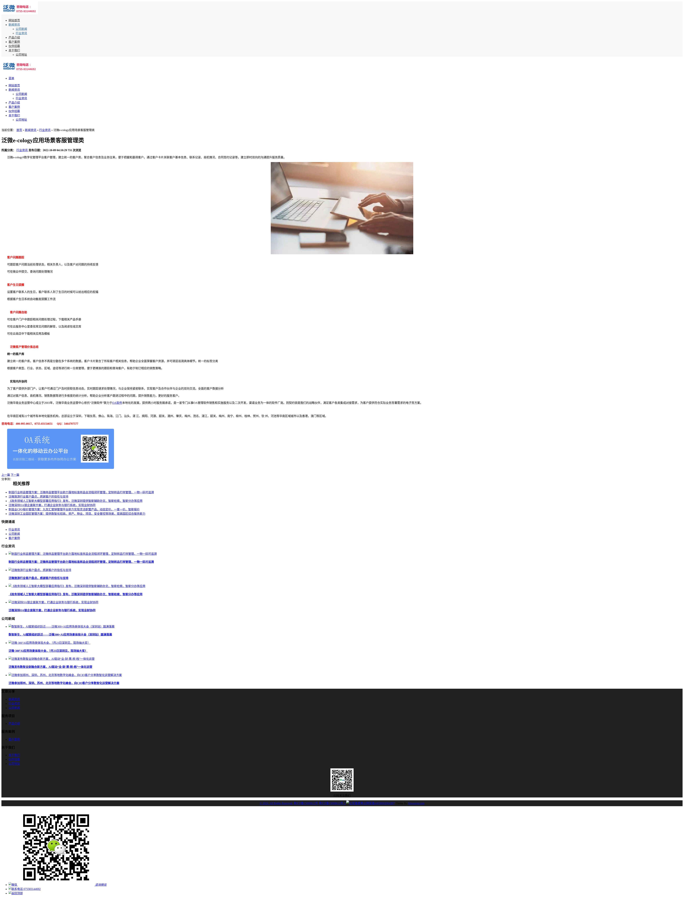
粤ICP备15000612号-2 (332, 803)
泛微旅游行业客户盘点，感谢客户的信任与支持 (38, 496)
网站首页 (14, 20)
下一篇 (15, 474)
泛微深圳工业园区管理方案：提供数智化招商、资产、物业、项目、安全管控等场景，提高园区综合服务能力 (77, 513)
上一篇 (5, 474)
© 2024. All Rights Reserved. (276, 803)
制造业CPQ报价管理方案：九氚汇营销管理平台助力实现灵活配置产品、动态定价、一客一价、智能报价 (74, 509)
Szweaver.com (416, 803)
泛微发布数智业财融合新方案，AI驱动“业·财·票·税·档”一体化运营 (50, 666)
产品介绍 (14, 37)
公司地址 (21, 54)
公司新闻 (21, 28)
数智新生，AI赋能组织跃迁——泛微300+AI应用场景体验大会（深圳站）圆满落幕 (60, 634)
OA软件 (117, 402)
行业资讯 (21, 33)
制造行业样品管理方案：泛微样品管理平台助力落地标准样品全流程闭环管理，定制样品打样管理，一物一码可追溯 (81, 492)
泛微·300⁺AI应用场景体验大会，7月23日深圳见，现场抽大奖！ (48, 650)
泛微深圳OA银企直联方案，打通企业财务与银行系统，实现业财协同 (52, 505)
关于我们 (14, 50)
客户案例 (14, 41)
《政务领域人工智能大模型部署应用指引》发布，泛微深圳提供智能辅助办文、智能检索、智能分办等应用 (75, 500)
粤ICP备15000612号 (306, 803)
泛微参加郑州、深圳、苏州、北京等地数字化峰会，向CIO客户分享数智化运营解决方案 (64, 683)
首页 (19, 130)
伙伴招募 (14, 46)
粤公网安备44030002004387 (378, 803)
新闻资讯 (14, 24)
